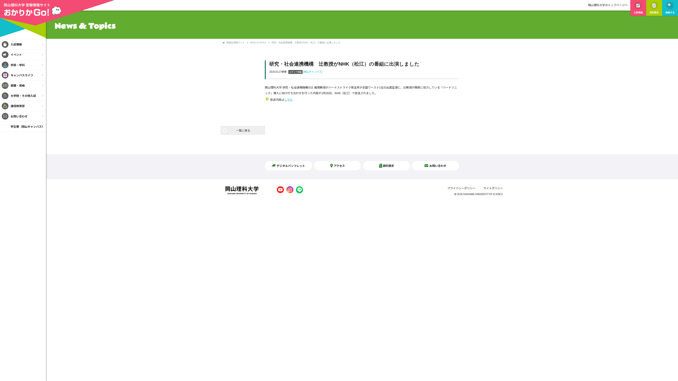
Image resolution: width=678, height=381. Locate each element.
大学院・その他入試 (23, 95)
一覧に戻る (243, 130)
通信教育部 (18, 106)
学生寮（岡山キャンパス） (27, 126)
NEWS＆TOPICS (258, 42)
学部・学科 (18, 65)
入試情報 (16, 44)
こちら (288, 99)
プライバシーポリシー (461, 188)
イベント (16, 54)
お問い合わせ (19, 116)
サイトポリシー (493, 188)
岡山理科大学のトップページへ (608, 5)
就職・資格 (18, 85)
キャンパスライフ (22, 75)
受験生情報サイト (235, 42)
